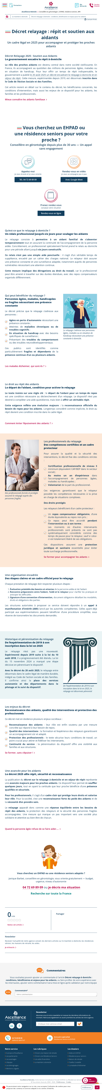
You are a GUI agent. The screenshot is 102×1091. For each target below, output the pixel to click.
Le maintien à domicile (43, 1062)
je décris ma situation (64, 887)
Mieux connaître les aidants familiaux (25, 99)
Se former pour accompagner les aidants (65, 556)
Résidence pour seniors (77, 1056)
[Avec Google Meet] (74, 162)
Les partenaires (11, 1056)
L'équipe (9, 1062)
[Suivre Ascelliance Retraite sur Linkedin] (11, 1025)
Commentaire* (21, 990)
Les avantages (11, 1059)
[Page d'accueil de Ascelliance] (6, 16)
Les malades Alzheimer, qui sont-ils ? (24, 366)
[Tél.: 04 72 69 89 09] (28, 162)
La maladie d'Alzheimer (77, 1065)
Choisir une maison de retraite (46, 1053)
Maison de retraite (75, 1059)
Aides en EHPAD (75, 1053)
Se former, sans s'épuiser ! (19, 752)
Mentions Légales (12, 1068)
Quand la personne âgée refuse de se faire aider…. (32, 828)
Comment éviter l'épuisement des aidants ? (28, 423)
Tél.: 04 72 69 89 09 (28, 179)
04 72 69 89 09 (33, 887)
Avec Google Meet (74, 179)
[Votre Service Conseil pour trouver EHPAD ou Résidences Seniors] (51, 5)
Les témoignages (12, 1065)
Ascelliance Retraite (29, 12)
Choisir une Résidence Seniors (46, 1056)
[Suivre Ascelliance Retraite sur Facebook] (19, 1025)
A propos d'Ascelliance (14, 1053)
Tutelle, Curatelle (75, 1062)
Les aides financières (42, 1059)
